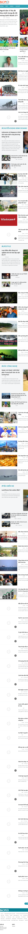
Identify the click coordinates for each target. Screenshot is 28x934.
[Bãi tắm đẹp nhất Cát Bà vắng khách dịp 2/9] (8, 326)
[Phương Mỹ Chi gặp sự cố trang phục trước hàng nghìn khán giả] (8, 867)
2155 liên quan (18, 398)
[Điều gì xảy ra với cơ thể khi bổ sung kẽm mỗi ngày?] (8, 752)
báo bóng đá (21, 920)
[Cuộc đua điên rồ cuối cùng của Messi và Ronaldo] (9, 42)
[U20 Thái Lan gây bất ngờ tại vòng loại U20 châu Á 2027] (8, 795)
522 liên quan (25, 677)
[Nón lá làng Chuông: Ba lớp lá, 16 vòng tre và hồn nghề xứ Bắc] (8, 579)
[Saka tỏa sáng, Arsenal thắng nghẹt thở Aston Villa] (8, 766)
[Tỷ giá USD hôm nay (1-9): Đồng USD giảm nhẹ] (8, 637)
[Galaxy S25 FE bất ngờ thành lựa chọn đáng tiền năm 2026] (6, 404)
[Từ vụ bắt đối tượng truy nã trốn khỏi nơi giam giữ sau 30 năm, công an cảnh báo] (8, 61)
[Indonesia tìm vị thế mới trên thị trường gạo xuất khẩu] (6, 158)
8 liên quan (26, 806)
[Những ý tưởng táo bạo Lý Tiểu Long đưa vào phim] (8, 895)
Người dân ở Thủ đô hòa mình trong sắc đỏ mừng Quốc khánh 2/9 (8, 13)
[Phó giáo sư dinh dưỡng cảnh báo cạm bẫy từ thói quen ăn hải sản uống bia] (8, 723)
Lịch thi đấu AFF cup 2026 (5, 920)
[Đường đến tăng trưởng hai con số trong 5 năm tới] (8, 446)
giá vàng (25, 918)
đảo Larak (2, 918)
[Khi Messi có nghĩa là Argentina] (8, 76)
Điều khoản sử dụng (3, 927)
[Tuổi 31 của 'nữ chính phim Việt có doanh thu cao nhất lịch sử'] (8, 623)
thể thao (7, 915)
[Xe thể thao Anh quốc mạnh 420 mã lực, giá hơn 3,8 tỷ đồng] (8, 838)
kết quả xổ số (19, 918)
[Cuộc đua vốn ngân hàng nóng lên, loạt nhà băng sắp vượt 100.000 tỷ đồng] (8, 417)
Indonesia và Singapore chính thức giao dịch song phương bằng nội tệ (11, 135)
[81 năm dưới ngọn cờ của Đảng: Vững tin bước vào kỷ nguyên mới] (8, 90)
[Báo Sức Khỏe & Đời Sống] (19, 749)
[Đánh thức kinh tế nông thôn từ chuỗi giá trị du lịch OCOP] (8, 551)
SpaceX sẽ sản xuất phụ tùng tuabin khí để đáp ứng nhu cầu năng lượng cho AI (18, 395)
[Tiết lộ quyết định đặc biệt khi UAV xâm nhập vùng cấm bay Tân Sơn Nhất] (8, 234)
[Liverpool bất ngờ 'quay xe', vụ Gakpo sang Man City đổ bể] (8, 809)
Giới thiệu (1, 926)
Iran (21, 915)
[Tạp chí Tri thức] (1, 51)
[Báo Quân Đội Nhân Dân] (20, 103)
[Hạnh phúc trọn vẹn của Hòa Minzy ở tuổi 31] (8, 881)
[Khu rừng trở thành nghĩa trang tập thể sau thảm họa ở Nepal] (8, 297)
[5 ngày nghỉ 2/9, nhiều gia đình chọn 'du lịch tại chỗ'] (6, 284)
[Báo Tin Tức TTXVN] (3, 139)
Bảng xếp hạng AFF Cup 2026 (10, 913)
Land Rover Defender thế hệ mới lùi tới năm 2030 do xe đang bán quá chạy (19, 515)
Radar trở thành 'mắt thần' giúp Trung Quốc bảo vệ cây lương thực (11, 372)
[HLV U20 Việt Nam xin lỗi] (8, 824)
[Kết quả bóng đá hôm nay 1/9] (8, 340)
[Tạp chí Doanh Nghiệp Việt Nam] (19, 835)
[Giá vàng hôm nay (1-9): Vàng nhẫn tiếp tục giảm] (8, 460)
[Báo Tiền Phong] (19, 73)
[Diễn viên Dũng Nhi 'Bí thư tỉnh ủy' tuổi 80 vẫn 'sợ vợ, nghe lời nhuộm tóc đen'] (8, 312)
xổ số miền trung (14, 920)
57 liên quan (25, 821)
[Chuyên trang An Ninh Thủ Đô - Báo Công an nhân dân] (19, 648)
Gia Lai (2, 913)
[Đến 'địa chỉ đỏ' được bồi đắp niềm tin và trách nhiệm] (8, 536)
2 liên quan (19, 518)
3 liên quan (26, 763)
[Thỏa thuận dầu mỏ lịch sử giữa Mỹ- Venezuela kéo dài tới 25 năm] (8, 651)
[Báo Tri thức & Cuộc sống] (13, 405)
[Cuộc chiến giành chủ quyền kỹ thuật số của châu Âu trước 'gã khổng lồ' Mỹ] (8, 709)
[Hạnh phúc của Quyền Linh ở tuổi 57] (8, 852)
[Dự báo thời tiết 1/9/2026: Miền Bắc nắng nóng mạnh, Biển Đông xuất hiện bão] (8, 179)
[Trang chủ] (4, 2)
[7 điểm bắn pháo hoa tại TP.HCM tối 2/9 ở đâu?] (6, 276)
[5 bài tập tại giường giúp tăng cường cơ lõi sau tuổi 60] (8, 781)
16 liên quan (17, 277)
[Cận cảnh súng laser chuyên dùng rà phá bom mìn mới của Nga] (8, 191)
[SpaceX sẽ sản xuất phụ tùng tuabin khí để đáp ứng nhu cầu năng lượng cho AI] (6, 396)
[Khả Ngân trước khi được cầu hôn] (8, 694)
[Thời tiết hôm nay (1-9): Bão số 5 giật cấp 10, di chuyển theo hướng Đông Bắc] (8, 104)
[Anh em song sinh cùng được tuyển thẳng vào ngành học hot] (8, 432)
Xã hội (11, 915)
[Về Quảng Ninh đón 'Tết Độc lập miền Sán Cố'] (8, 666)
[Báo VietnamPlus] (13, 159)
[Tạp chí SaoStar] (19, 849)
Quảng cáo (1, 929)
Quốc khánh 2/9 (16, 915)
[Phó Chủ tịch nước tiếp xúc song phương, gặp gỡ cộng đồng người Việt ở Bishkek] (8, 220)
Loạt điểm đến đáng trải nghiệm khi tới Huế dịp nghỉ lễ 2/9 (11, 253)
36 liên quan (25, 691)
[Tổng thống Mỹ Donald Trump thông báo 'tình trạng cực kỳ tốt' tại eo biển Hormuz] (8, 565)
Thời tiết (2, 915)
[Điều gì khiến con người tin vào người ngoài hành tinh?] (8, 355)
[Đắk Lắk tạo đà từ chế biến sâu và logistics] (8, 608)
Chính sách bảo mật (3, 928)
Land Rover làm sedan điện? (11, 490)
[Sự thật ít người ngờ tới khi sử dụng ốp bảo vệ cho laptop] (8, 737)
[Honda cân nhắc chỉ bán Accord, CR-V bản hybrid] (6, 524)
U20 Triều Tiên (8, 918)
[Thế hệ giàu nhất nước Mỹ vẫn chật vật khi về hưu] (6, 166)
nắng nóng (14, 918)
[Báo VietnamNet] (1, 17)
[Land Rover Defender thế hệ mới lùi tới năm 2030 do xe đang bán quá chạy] (6, 516)
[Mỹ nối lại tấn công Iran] (8, 475)
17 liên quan (8, 17)
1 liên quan (15, 285)
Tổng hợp (13, 926)
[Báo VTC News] (13, 277)
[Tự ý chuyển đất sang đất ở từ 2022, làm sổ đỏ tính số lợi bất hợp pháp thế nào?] (8, 205)
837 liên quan (20, 159)
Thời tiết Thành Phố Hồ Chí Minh (22, 913)
